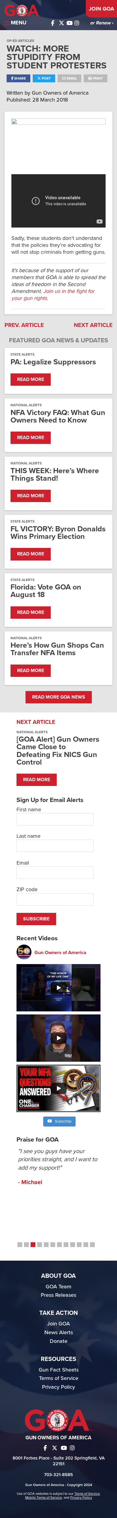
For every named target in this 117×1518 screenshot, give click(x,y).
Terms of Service (58, 1378)
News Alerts (58, 1332)
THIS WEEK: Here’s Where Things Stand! (54, 474)
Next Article (93, 325)
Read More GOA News (58, 697)
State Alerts (22, 354)
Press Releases (58, 1295)
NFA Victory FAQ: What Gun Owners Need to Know (57, 416)
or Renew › (101, 22)
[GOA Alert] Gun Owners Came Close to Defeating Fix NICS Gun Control (57, 751)
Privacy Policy (58, 1387)
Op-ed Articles (20, 41)
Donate (59, 1341)
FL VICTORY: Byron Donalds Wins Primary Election (58, 532)
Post (46, 78)
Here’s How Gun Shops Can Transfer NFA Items (57, 649)
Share (19, 78)
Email (71, 78)
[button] (19, 1244)
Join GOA (101, 8)
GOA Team (58, 1286)
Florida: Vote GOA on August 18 (45, 591)
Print (97, 78)
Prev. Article (24, 325)
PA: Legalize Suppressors (53, 362)
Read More (30, 379)
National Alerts (26, 405)
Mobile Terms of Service (43, 1497)
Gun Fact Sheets (59, 1369)
